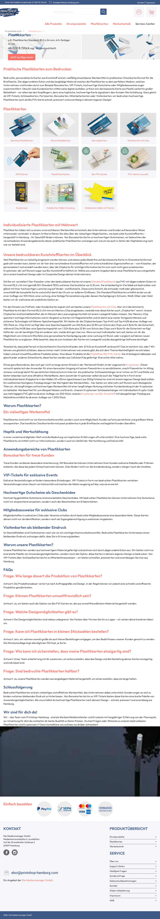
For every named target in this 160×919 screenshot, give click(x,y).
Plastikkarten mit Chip (103, 306)
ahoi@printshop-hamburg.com (66, 2)
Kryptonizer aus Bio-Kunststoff (98, 393)
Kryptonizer (132, 364)
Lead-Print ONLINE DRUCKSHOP (133, 915)
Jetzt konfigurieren (22, 57)
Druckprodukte (76, 24)
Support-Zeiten (117, 866)
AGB (112, 900)
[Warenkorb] (151, 12)
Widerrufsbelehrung (120, 890)
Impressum (150, 2)
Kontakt (140, 2)
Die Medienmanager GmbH (37, 880)
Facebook (6, 852)
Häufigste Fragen (118, 871)
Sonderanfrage (117, 876)
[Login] (139, 12)
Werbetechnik (122, 24)
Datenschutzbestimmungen (123, 881)
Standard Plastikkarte (103, 281)
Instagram (15, 852)
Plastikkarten (99, 24)
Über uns (114, 861)
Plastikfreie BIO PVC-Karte (105, 353)
